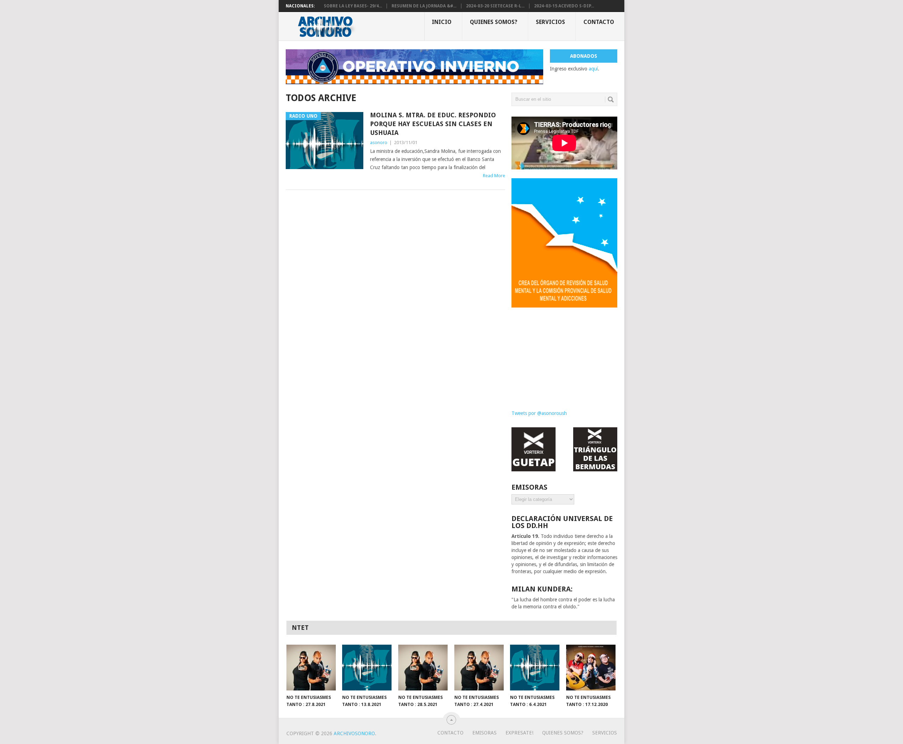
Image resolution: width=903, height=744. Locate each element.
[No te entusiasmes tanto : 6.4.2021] (534, 667)
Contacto (598, 22)
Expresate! (519, 733)
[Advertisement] (564, 353)
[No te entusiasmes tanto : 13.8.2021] (367, 667)
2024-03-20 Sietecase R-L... (495, 6)
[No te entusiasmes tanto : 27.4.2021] (479, 667)
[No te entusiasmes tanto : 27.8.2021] (311, 667)
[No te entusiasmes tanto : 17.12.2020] (591, 667)
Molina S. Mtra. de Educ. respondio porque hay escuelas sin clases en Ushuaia (433, 123)
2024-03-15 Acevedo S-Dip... (564, 6)
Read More (494, 175)
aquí (593, 69)
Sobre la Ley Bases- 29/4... (353, 6)
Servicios (550, 22)
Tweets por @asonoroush (539, 413)
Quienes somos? (493, 22)
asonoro (378, 142)
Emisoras (484, 733)
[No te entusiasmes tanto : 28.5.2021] (423, 667)
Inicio (442, 22)
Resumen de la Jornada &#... (424, 6)
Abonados (583, 56)
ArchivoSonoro (354, 733)
